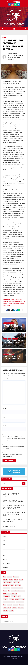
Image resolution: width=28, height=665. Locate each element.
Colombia (9, 582)
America (5, 540)
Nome (5, 408)
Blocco (16, 579)
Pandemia (11, 599)
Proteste (5, 602)
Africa (4, 536)
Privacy (17, 661)
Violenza (5, 610)
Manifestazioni (6, 596)
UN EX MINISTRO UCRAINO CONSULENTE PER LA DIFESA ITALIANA (11, 494)
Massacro (14, 596)
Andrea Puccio (13, 53)
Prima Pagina (10, 323)
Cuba (4, 548)
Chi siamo (8, 661)
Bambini (11, 579)
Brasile (21, 579)
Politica (22, 599)
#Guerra (14, 57)
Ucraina (21, 604)
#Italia (18, 57)
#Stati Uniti (11, 60)
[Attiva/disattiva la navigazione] (14, 29)
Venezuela (5, 567)
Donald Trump (6, 588)
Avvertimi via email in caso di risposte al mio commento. (13, 447)
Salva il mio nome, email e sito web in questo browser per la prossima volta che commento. (14, 439)
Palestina (5, 599)
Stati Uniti (15, 604)
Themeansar (14, 658)
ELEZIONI (20, 588)
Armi (14, 576)
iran (24, 590)
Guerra (19, 590)
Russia (17, 602)
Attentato (5, 579)
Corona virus (6, 585)
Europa (5, 338)
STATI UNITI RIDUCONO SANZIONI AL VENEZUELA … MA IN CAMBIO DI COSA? (14, 514)
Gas (9, 590)
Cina (4, 582)
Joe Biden (14, 593)
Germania (14, 590)
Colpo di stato (16, 582)
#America (20, 55)
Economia (13, 588)
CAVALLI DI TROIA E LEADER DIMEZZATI (11, 357)
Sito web (5, 425)
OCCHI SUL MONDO (14, 23)
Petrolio (17, 599)
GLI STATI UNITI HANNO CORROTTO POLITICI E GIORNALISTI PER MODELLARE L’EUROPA (13, 507)
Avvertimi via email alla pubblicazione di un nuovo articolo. (13, 455)
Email (4, 417)
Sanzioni (10, 604)
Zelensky (11, 610)
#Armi (9, 57)
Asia (4, 544)
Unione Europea (7, 607)
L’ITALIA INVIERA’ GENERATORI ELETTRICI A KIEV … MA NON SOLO (13, 327)
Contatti (13, 661)
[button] (25, 29)
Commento (6, 379)
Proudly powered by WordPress (10, 656)
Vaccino (14, 607)
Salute (22, 602)
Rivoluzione (11, 602)
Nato (19, 596)
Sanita (4, 604)
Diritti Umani (18, 585)
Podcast (5, 559)
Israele (4, 593)
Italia (4, 37)
